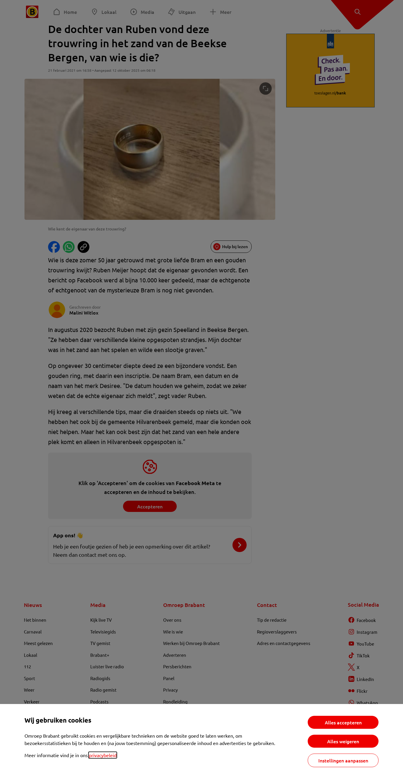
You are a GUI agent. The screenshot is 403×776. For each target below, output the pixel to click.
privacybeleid (103, 755)
